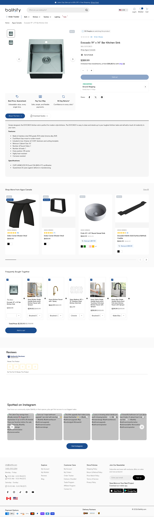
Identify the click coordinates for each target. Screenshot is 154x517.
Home (7, 23)
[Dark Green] (84, 246)
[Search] (86, 10)
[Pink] (90, 246)
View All (146, 189)
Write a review (98, 37)
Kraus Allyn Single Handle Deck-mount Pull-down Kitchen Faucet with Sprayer (118, 302)
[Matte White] (11, 244)
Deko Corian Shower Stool (17, 236)
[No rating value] (86, 37)
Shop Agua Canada (88, 50)
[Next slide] (146, 259)
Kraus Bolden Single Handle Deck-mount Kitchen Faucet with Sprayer (34, 302)
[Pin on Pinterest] (101, 97)
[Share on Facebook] (89, 97)
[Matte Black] (8, 244)
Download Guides (39, 116)
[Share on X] (95, 97)
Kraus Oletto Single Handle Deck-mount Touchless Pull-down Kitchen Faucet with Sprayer (97, 303)
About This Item (14, 116)
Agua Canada (17, 23)
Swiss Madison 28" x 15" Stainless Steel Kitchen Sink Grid (76, 301)
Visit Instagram (77, 446)
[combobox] (58, 10)
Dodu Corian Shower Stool (54, 236)
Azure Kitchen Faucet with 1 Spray (56, 300)
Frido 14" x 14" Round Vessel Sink (93, 233)
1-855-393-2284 (11, 469)
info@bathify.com (11, 465)
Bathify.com (142, 509)
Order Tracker (13, 17)
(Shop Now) (95, 2)
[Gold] (93, 246)
